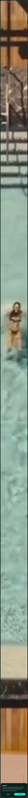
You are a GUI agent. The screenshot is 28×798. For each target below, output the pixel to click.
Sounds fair (19, 794)
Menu (9, 2)
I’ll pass (8, 794)
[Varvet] (14, 2)
